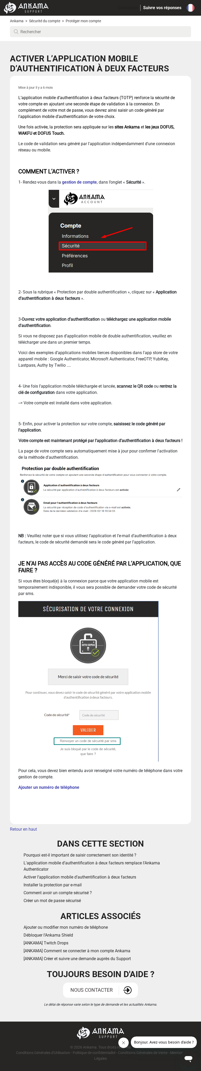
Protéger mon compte (83, 21)
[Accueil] (26, 7)
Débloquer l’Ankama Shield (49, 935)
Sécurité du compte (45, 21)
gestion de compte (79, 182)
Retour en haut (23, 829)
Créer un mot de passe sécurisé (52, 900)
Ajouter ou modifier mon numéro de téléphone (66, 927)
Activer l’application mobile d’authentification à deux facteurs (80, 877)
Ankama (17, 21)
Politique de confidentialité (94, 1053)
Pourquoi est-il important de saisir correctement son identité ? (80, 855)
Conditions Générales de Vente (143, 1053)
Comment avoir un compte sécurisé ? (58, 892)
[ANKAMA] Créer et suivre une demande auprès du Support (77, 958)
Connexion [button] (128, 7)
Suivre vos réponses (162, 7)
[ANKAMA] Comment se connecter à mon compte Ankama (77, 950)
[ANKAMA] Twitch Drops (46, 942)
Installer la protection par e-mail (53, 884)
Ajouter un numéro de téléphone (49, 787)
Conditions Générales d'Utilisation (43, 1053)
